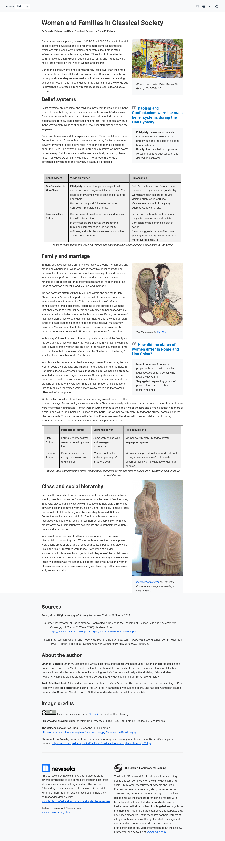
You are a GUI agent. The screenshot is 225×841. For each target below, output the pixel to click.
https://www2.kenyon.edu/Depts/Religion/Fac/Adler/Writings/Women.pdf (93, 631)
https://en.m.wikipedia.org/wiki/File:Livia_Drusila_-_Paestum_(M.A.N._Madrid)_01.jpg (101, 743)
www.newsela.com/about (56, 812)
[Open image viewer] (157, 58)
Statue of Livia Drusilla (147, 582)
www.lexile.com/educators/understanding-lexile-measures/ (76, 801)
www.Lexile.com (156, 832)
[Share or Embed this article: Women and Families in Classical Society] (216, 7)
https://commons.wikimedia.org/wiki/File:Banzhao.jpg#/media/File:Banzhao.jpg (89, 732)
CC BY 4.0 (94, 714)
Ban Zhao (162, 332)
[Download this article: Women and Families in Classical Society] (210, 7)
